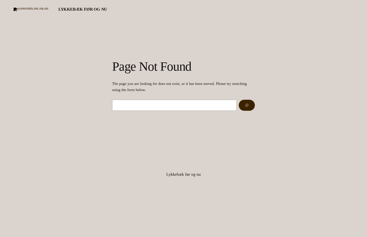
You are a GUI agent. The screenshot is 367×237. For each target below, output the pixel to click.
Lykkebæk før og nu (82, 9)
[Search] (247, 105)
